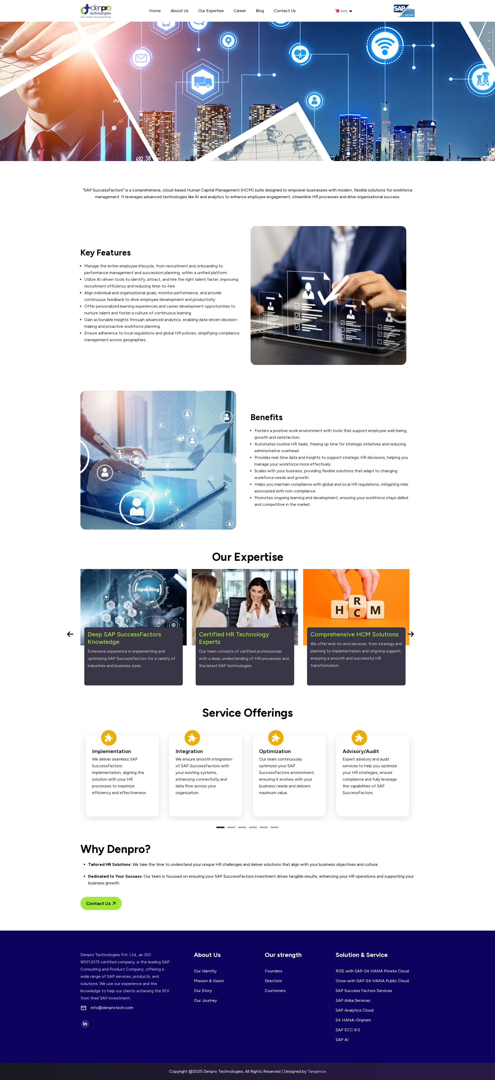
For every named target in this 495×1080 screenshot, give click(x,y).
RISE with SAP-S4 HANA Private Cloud (372, 971)
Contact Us (285, 10)
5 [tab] (264, 827)
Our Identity (205, 971)
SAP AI (342, 1039)
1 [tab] (220, 827)
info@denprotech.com (112, 1008)
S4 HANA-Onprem (353, 1020)
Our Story (203, 990)
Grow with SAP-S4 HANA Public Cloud (372, 980)
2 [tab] (231, 827)
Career (240, 10)
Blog (260, 10)
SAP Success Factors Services (364, 990)
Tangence (317, 1071)
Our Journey (205, 1000)
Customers (275, 990)
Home (155, 10)
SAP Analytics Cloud (355, 1010)
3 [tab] (242, 827)
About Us (179, 10)
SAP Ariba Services (353, 1000)
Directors (273, 980)
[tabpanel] (122, 776)
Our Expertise (211, 10)
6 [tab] (274, 827)
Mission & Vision (209, 980)
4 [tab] (253, 827)
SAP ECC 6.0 (348, 1029)
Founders (273, 971)
